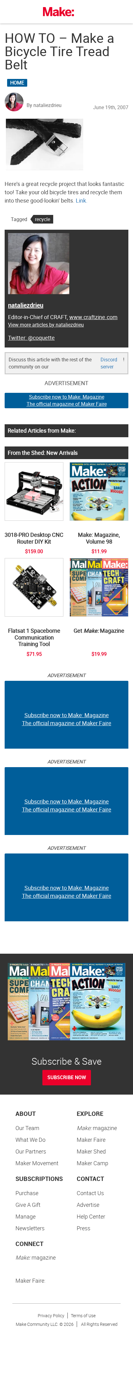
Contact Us (90, 1193)
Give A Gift (28, 1204)
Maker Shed (91, 1151)
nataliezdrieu (25, 305)
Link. (82, 200)
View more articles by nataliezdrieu (46, 324)
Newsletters (30, 1228)
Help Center (91, 1216)
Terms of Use (83, 1315)
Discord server (109, 363)
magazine (97, 1128)
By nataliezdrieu (44, 105)
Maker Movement (36, 1163)
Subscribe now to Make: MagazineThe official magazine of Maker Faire (67, 400)
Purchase (26, 1193)
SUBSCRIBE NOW (66, 1077)
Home (17, 82)
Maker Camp (92, 1163)
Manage (25, 1216)
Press (83, 1228)
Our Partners (30, 1151)
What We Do (30, 1139)
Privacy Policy (51, 1315)
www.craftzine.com (93, 317)
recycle (42, 219)
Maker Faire (91, 1139)
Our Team (27, 1128)
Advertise (88, 1204)
